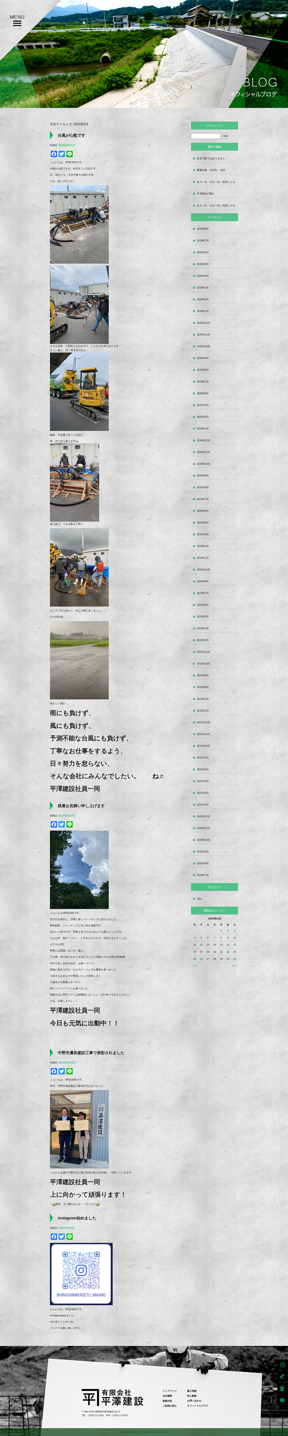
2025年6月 (203, 393)
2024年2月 (203, 546)
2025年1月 (203, 428)
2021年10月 (203, 745)
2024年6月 (203, 510)
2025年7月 (203, 381)
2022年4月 (203, 687)
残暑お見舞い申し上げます (81, 806)
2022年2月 (203, 698)
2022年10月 (203, 663)
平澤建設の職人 (206, 193)
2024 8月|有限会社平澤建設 (274, 2)
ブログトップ (214, 125)
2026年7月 (203, 240)
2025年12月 (203, 322)
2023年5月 (203, 616)
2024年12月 (203, 440)
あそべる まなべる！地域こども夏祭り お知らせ (217, 181)
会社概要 (167, 1395)
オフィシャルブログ (197, 1405)
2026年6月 (203, 252)
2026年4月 (203, 275)
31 (234, 959)
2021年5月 (203, 781)
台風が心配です (71, 135)
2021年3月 (203, 804)
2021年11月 (203, 734)
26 (201, 959)
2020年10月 (203, 839)
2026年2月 (203, 299)
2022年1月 (203, 710)
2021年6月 (203, 769)
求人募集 (192, 1395)
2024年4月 (203, 522)
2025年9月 (203, 358)
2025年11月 (203, 334)
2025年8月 (203, 369)
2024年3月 (203, 534)
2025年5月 (203, 405)
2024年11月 (203, 452)
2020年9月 (203, 851)
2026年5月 (203, 264)
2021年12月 (203, 722)
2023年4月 (203, 628)
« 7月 (194, 965)
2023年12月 (203, 569)
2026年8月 (203, 228)
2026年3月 (203, 287)
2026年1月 (203, 311)
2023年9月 (203, 581)
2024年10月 (203, 463)
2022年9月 (203, 675)
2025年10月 (203, 346)
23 (228, 951)
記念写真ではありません (211, 158)
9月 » (235, 965)
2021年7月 (203, 757)
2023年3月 (203, 640)
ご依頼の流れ (170, 1405)
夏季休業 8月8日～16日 (211, 170)
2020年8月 (203, 863)
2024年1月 (203, 557)
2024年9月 (203, 475)
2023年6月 (203, 604)
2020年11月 (203, 828)
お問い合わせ (194, 1400)
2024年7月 (203, 499)
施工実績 (192, 1391)
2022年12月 (203, 651)
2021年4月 (203, 792)
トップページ (170, 1391)
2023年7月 (203, 593)
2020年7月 (203, 875)
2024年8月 (203, 487)
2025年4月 (203, 416)
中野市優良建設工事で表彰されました (91, 1053)
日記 (199, 898)
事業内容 (167, 1401)
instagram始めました (77, 1218)
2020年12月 (203, 816)
